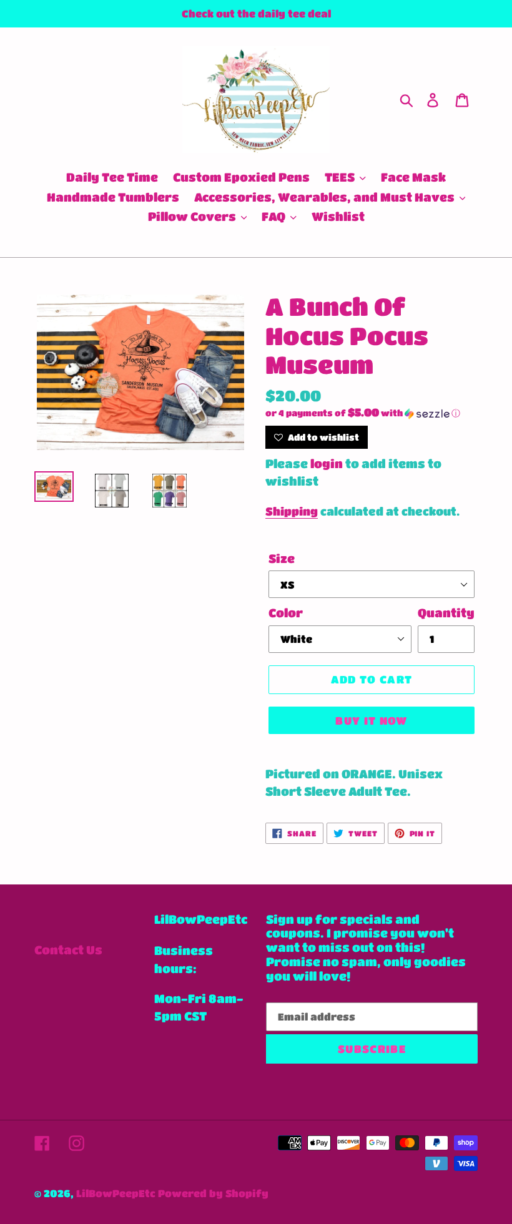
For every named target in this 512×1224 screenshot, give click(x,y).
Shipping (291, 511)
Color (285, 612)
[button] (371, 413)
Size (281, 558)
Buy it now (371, 721)
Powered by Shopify (213, 1193)
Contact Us (68, 949)
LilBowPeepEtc (115, 1193)
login (326, 463)
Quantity (446, 612)
